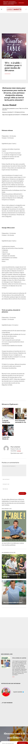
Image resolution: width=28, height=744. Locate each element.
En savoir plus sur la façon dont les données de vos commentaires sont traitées (13, 503)
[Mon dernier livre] (14, 541)
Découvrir (21, 2)
